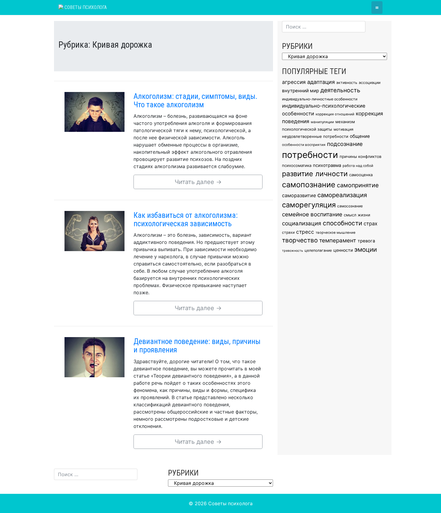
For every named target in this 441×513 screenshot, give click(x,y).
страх (370, 224)
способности (342, 223)
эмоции (365, 249)
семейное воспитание (312, 214)
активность (346, 82)
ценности (343, 250)
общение (360, 136)
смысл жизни (357, 214)
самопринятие (358, 185)
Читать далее (198, 181)
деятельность (340, 90)
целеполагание (318, 250)
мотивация (343, 129)
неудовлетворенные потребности (315, 136)
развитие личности (315, 174)
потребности (310, 155)
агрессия (294, 82)
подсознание (345, 144)
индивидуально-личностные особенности (319, 99)
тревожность (292, 251)
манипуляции (322, 122)
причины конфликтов (360, 156)
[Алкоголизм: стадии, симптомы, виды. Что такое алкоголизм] (94, 111)
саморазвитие (299, 195)
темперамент (337, 240)
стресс (305, 232)
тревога (366, 241)
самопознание (308, 184)
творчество (300, 240)
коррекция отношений (335, 114)
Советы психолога (85, 7)
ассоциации (369, 82)
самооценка (361, 174)
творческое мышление (336, 232)
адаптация (321, 82)
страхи (288, 232)
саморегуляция (309, 204)
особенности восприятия (304, 145)
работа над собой (358, 166)
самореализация (342, 195)
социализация (301, 223)
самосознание (350, 206)
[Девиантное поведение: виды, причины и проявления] (94, 357)
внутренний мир (300, 90)
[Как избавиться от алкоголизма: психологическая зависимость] (94, 230)
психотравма (327, 165)
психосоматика (296, 165)
